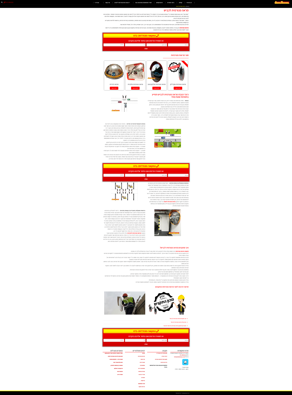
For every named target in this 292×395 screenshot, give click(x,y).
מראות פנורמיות (141, 356)
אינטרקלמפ (159, 2)
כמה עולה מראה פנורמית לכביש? (178, 322)
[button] (167, 303)
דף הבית (189, 2)
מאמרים (143, 377)
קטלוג (180, 2)
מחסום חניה (142, 365)
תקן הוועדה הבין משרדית (161, 353)
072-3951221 (9, 2)
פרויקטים (143, 380)
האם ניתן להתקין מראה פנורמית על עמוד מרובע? (174, 326)
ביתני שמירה (170, 2)
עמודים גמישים (141, 371)
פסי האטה (143, 359)
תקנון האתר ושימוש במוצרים (161, 359)
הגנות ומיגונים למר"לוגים (122, 2)
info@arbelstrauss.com (179, 357)
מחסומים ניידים (141, 368)
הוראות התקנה (142, 386)
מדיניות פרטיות (164, 362)
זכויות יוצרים (164, 356)
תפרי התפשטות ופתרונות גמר (143, 2)
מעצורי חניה (142, 362)
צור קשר (107, 2)
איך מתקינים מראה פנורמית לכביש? (178, 318)
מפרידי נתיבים (142, 374)
